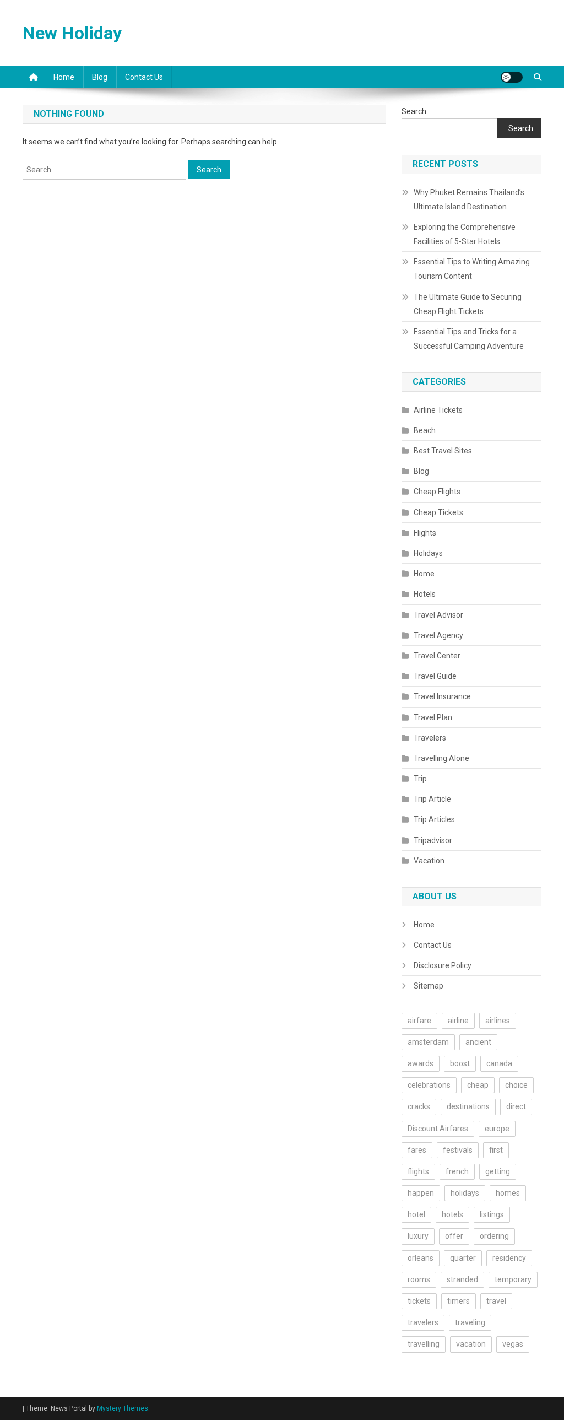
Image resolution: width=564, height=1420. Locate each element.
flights (418, 1171)
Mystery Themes (122, 1408)
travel (496, 1301)
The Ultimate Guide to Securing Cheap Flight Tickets (468, 304)
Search (414, 111)
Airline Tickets (438, 410)
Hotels (425, 594)
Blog (99, 77)
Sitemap (428, 985)
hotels (452, 1214)
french (457, 1171)
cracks (419, 1106)
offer (454, 1236)
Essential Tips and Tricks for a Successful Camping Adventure (469, 338)
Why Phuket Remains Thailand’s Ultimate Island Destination (469, 199)
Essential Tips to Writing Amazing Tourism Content (472, 268)
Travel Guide (435, 676)
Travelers (430, 737)
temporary (513, 1279)
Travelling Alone (441, 758)
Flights (425, 532)
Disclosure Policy (442, 965)
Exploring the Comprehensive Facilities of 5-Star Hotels (465, 234)
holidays (465, 1193)
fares (417, 1150)
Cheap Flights (437, 491)
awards (420, 1063)
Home (63, 77)
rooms (419, 1279)
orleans (420, 1258)
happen (421, 1193)
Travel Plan (433, 717)
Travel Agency (438, 635)
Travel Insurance (442, 696)
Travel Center (437, 655)
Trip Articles (434, 819)
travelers (423, 1322)
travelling (424, 1344)
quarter (463, 1258)
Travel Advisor (438, 615)
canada (499, 1063)
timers (458, 1301)
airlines (497, 1020)
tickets (419, 1301)
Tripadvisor (433, 840)
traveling (470, 1322)
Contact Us (144, 77)
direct (516, 1106)
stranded (462, 1279)
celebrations (429, 1085)
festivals (458, 1150)
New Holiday (72, 33)
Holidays (428, 553)
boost (460, 1063)
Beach (425, 430)
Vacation (429, 860)
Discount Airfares (438, 1128)
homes (508, 1193)
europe (497, 1128)
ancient (478, 1042)
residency (509, 1258)
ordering (494, 1236)
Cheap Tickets (438, 512)
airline (458, 1020)
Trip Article (432, 799)
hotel (416, 1214)
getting (497, 1171)
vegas (512, 1344)
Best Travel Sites (443, 450)
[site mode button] (512, 77)
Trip (420, 778)
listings (492, 1214)
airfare (419, 1020)
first (496, 1150)
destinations (468, 1106)
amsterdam (428, 1042)
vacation (471, 1344)
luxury (418, 1236)
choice (516, 1085)
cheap (478, 1085)
